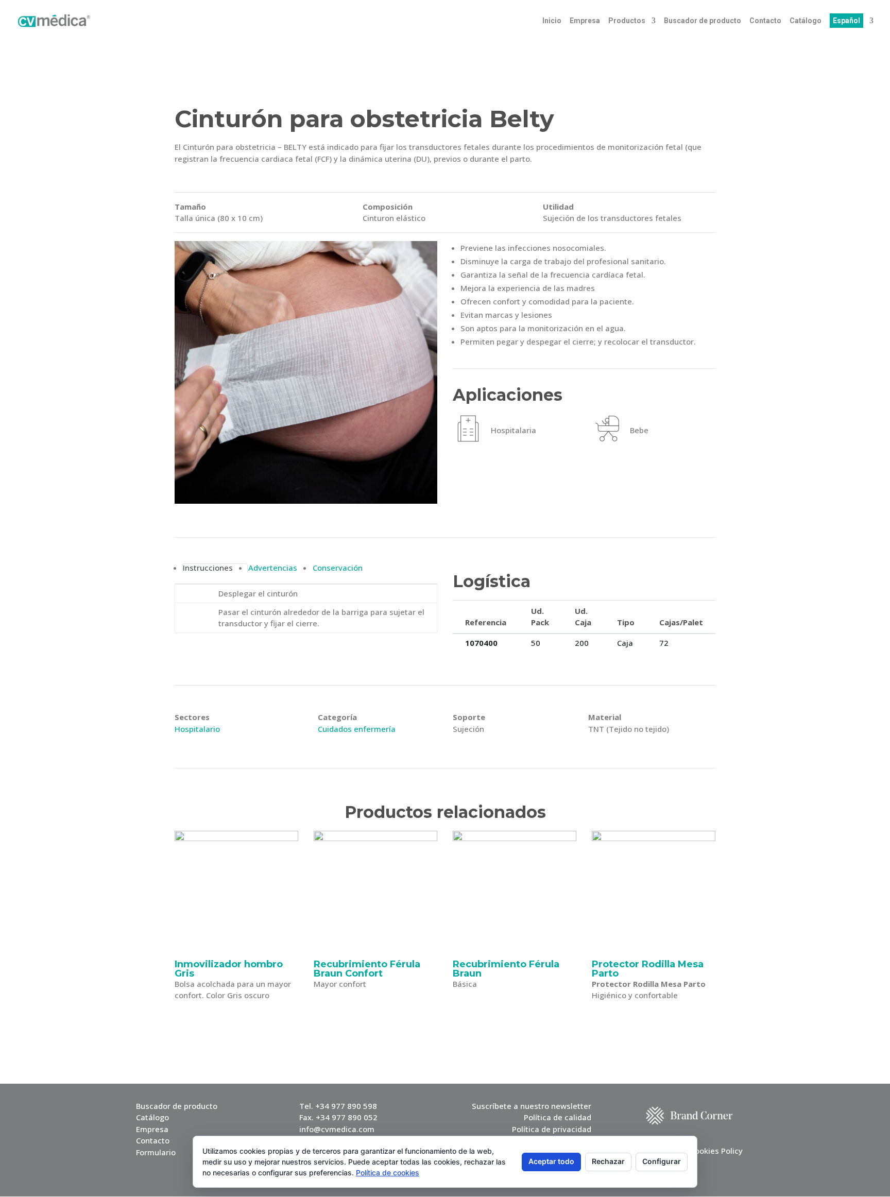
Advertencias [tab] (272, 567)
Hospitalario (197, 729)
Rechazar (608, 1161)
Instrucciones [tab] (208, 567)
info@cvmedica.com (336, 1129)
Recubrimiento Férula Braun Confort (367, 969)
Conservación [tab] (338, 567)
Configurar (661, 1161)
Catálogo (805, 21)
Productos (626, 21)
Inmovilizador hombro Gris (229, 969)
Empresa (585, 21)
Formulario (156, 1152)
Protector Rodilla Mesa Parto (648, 969)
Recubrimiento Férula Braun (506, 969)
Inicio (551, 21)
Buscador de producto (702, 21)
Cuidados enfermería (357, 729)
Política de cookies (387, 1172)
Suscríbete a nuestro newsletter (531, 1106)
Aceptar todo (551, 1161)
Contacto (765, 21)
